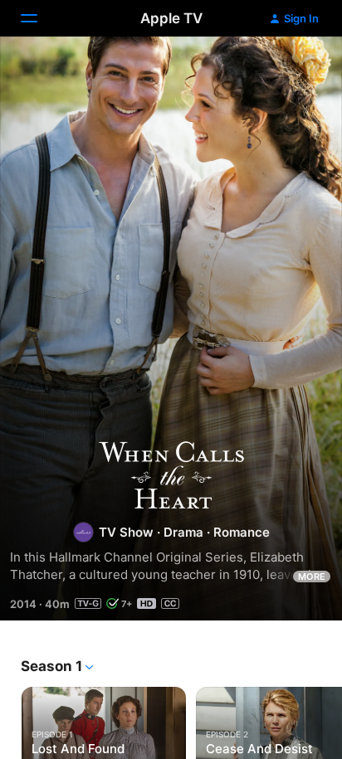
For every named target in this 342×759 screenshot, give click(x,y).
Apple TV (171, 18)
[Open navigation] (39, 18)
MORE (311, 576)
